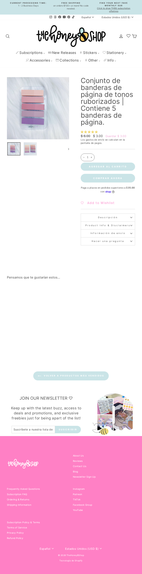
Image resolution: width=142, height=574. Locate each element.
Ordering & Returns (18, 499)
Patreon (77, 494)
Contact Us (79, 466)
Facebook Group (82, 504)
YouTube (78, 510)
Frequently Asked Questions (23, 489)
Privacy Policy (15, 532)
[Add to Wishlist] (31, 291)
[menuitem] (30, 52)
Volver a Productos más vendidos (73, 375)
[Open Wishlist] (128, 36)
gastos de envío (95, 139)
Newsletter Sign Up (84, 476)
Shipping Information (19, 504)
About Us (78, 455)
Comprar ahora (108, 178)
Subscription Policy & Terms (23, 522)
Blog (75, 471)
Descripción (108, 217)
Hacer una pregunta (108, 241)
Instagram (79, 489)
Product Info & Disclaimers (107, 225)
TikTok (76, 499)
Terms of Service (17, 527)
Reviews (78, 461)
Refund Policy (15, 538)
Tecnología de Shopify (70, 560)
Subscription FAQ (17, 494)
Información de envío (108, 233)
